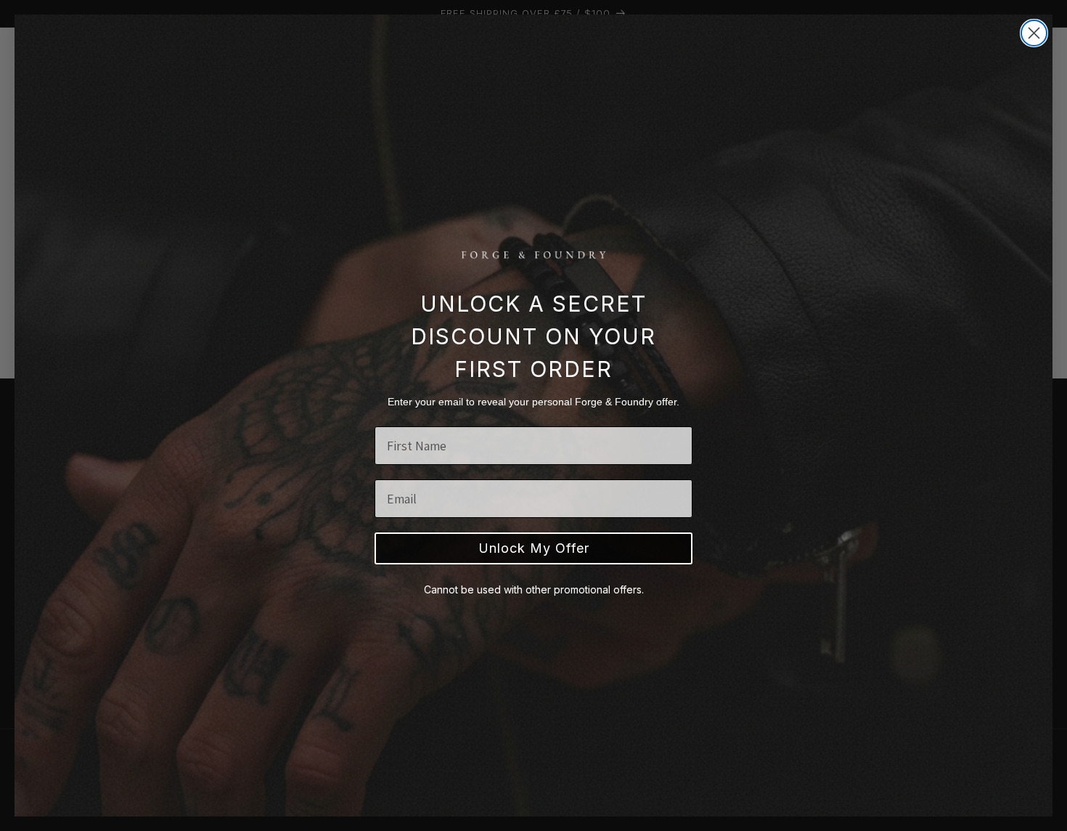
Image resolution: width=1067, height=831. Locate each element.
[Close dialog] (1034, 33)
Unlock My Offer (533, 548)
